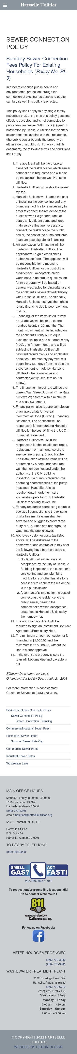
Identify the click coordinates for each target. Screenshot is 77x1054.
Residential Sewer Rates (21, 735)
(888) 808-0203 (16, 852)
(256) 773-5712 (56, 986)
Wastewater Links (17, 763)
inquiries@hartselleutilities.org (33, 815)
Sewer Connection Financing (34, 721)
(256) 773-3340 (16, 810)
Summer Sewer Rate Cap (27, 741)
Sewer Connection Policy (26, 715)
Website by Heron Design (38, 1046)
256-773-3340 (34, 881)
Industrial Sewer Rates (20, 756)
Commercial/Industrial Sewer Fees (28, 728)
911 (49, 881)
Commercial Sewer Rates (22, 748)
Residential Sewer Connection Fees (28, 710)
